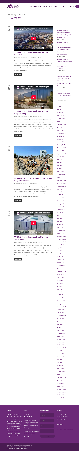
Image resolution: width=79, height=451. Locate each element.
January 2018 (60, 336)
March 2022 (60, 227)
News (35, 57)
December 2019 (61, 271)
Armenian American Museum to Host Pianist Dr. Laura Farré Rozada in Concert (64, 94)
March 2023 (60, 198)
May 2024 (59, 165)
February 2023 (61, 201)
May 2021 (59, 254)
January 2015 (60, 386)
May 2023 (59, 192)
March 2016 (60, 368)
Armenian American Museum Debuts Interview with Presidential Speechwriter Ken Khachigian (64, 64)
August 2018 (60, 318)
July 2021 (59, 248)
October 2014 (60, 395)
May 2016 (59, 362)
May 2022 (59, 221)
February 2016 (61, 371)
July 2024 (59, 159)
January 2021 (60, 262)
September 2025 (61, 133)
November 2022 (61, 206)
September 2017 (61, 348)
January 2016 (60, 374)
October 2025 (60, 130)
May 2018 (59, 324)
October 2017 (60, 345)
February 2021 (61, 259)
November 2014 (61, 392)
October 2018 (60, 312)
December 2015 (61, 377)
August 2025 (60, 136)
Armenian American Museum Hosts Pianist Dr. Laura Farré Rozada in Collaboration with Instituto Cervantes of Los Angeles (64, 79)
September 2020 (61, 265)
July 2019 (59, 286)
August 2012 (60, 398)
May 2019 (59, 292)
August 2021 (60, 245)
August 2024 (60, 156)
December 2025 (61, 124)
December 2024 (61, 148)
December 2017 (61, 339)
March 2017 (60, 354)
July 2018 (59, 321)
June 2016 (59, 359)
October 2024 (60, 151)
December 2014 (61, 389)
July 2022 (59, 215)
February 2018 (61, 333)
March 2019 (60, 298)
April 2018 (60, 327)
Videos (40, 57)
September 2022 (61, 209)
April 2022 (60, 224)
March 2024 (60, 171)
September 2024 (61, 154)
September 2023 (61, 186)
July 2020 (59, 268)
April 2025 (60, 139)
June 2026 (59, 109)
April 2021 (60, 256)
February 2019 (61, 301)
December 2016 (61, 356)
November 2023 (61, 183)
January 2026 (60, 121)
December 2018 (61, 306)
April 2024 (60, 168)
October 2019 (60, 277)
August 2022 (60, 212)
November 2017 (61, 342)
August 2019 (60, 283)
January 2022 (60, 233)
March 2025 (60, 142)
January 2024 (60, 177)
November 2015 (61, 380)
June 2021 (59, 251)
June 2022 (59, 218)
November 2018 (61, 309)
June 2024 (59, 162)
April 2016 (60, 365)
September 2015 (61, 383)
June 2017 (59, 351)
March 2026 (60, 115)
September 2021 (61, 242)
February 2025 (61, 145)
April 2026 (60, 112)
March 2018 (60, 330)
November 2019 (61, 274)
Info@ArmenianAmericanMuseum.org (65, 429)
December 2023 (61, 180)
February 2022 (61, 230)
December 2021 (61, 236)
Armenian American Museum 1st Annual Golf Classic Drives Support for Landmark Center (64, 33)
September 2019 (61, 280)
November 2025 (61, 127)
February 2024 (61, 174)
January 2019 (60, 304)
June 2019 (59, 289)
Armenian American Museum (24, 57)
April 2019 (60, 295)
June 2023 (59, 189)
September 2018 (61, 315)
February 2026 (61, 118)
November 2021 (61, 239)
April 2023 (60, 195)
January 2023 (60, 204)
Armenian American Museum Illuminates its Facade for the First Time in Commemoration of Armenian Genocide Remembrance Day (64, 48)
